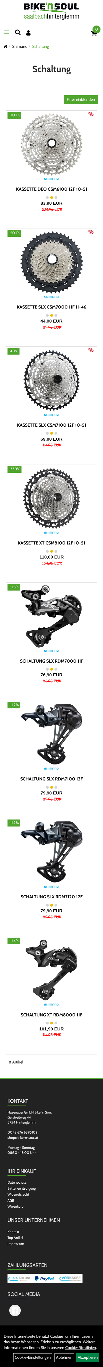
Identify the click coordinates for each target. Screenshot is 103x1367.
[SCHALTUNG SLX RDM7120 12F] (51, 852)
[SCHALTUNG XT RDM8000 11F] (51, 970)
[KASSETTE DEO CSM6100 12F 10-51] (51, 144)
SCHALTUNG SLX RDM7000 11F (51, 661)
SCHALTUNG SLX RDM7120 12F (51, 897)
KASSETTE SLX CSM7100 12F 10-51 (51, 425)
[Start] (6, 46)
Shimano (20, 46)
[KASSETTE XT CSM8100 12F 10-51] (51, 498)
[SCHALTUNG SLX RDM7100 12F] (51, 734)
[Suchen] (18, 32)
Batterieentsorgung (22, 1188)
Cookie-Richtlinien (80, 1347)
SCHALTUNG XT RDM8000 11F (51, 1015)
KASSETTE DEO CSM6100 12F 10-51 (51, 189)
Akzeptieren (88, 1357)
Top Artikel (15, 1237)
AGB (11, 1200)
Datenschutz (17, 1182)
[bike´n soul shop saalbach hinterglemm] (51, 12)
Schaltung (40, 46)
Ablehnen (64, 1357)
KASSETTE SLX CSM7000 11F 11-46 (51, 307)
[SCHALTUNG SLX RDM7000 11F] (51, 616)
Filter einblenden (81, 99)
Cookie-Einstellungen (33, 1357)
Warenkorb (16, 1206)
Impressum (16, 1243)
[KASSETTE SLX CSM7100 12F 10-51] (51, 380)
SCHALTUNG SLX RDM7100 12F (51, 779)
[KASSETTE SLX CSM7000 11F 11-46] (51, 262)
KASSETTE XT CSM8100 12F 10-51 (51, 543)
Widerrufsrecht (18, 1194)
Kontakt (13, 1231)
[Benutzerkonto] (28, 33)
